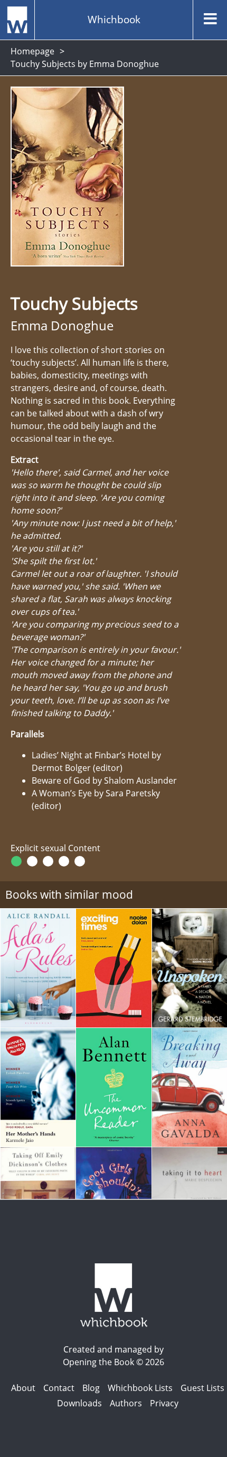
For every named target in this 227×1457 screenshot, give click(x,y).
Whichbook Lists (140, 1388)
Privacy (164, 1403)
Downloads (79, 1403)
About (23, 1388)
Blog (91, 1388)
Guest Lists (202, 1388)
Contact (58, 1388)
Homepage (32, 51)
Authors (126, 1403)
